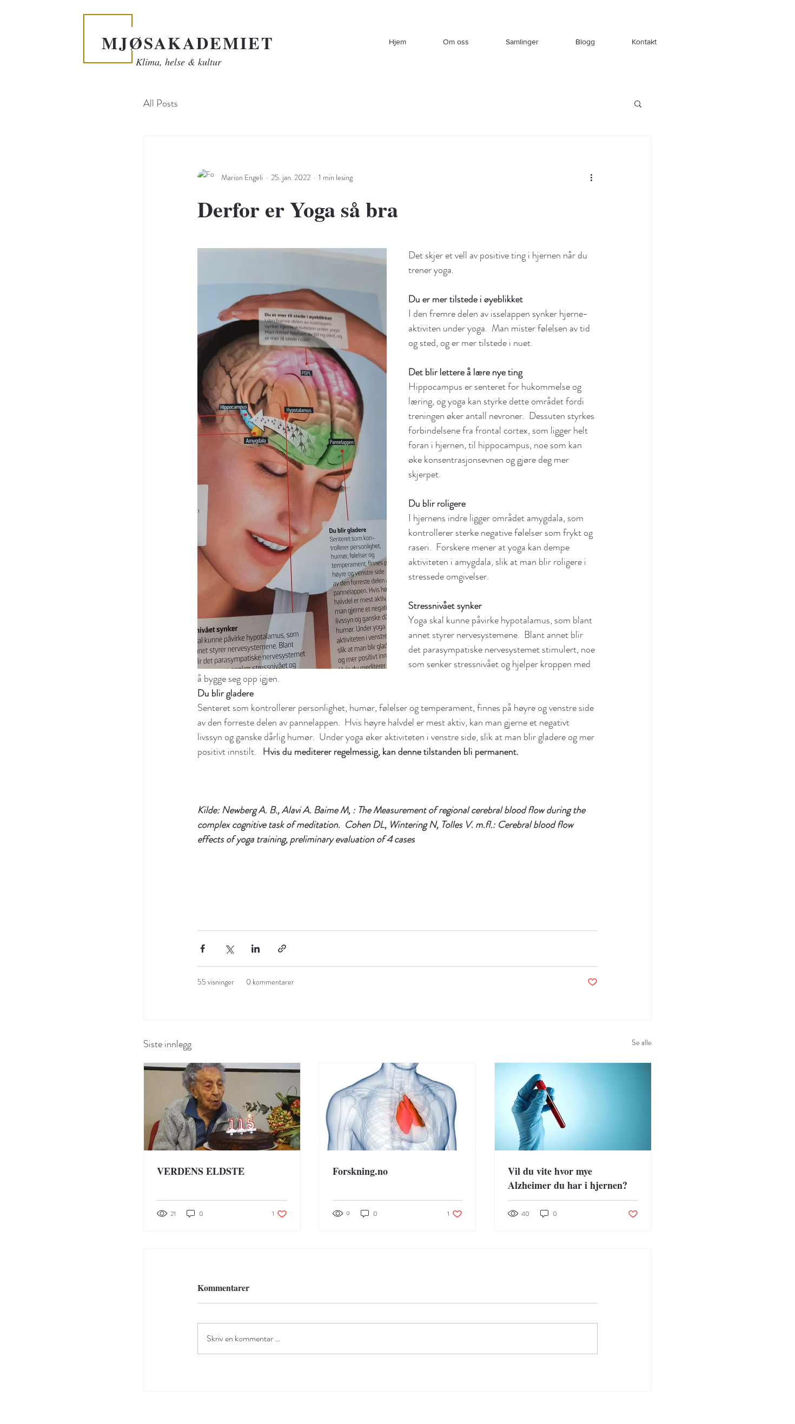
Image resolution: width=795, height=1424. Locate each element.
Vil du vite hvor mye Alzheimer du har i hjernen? (567, 1178)
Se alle (642, 1042)
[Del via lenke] (282, 948)
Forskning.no (360, 1171)
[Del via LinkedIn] (255, 948)
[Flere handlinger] (591, 177)
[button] (638, 103)
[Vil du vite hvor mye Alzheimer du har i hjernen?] (573, 1106)
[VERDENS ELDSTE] (222, 1106)
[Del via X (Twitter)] (229, 948)
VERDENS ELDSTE (200, 1171)
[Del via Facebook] (202, 948)
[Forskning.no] (398, 1106)
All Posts (160, 103)
